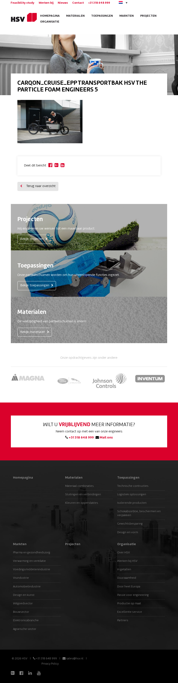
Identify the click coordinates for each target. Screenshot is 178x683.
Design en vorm (127, 532)
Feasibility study (22, 3)
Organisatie (49, 21)
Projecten (148, 16)
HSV (22, 17)
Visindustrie (21, 578)
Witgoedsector (23, 603)
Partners (122, 620)
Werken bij (46, 3)
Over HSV (123, 552)
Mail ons (106, 437)
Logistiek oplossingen (131, 494)
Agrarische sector (24, 629)
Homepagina (50, 16)
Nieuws (63, 3)
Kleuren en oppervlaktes (81, 503)
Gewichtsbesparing (130, 523)
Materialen (75, 16)
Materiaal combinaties (79, 486)
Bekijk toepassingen (35, 285)
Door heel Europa (128, 586)
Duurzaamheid (126, 578)
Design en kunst (24, 595)
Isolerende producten (132, 503)
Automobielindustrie (27, 586)
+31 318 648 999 (99, 3)
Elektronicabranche (26, 620)
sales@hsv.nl (74, 658)
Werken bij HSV (127, 561)
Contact (78, 3)
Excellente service (129, 612)
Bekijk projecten (32, 239)
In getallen (124, 569)
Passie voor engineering (133, 595)
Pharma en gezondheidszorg (31, 552)
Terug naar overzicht (40, 186)
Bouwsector (21, 612)
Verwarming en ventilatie (29, 561)
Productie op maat (129, 603)
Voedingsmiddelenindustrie (31, 569)
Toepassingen (102, 16)
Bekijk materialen (33, 332)
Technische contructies (132, 486)
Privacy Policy (50, 663)
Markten (126, 16)
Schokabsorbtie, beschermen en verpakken (139, 513)
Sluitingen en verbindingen (83, 494)
